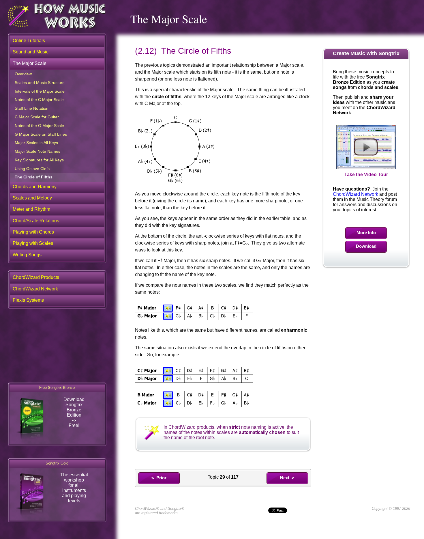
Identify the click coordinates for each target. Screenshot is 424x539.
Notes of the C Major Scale (39, 99)
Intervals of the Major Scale (40, 91)
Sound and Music (30, 51)
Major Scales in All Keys (36, 142)
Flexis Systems (28, 300)
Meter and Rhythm (31, 209)
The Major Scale (29, 63)
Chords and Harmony (35, 186)
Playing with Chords (33, 232)
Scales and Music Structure (40, 82)
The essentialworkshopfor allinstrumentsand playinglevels (74, 487)
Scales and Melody (32, 197)
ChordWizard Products (36, 277)
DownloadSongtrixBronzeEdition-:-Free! (74, 412)
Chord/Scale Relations (36, 220)
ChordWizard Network (355, 194)
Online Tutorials (29, 40)
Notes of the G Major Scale (39, 125)
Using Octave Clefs (32, 168)
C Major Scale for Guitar (37, 117)
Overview (23, 74)
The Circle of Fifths (33, 177)
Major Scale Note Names (37, 151)
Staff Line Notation (31, 108)
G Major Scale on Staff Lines (41, 134)
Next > (287, 477)
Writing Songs (27, 254)
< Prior (158, 477)
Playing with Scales (33, 243)
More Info (366, 232)
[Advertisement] (57, 344)
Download (366, 246)
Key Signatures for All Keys (39, 160)
